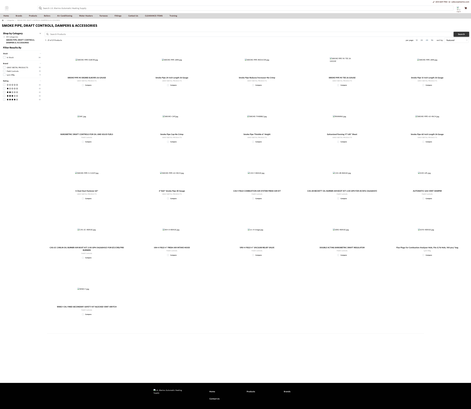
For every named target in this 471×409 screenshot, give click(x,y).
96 (432, 40)
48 (427, 40)
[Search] (40, 8)
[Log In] (459, 8)
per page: (410, 40)
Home (212, 391)
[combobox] (245, 8)
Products (251, 391)
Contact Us (214, 399)
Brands (287, 391)
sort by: (440, 40)
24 (422, 40)
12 (417, 40)
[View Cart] (466, 8)
